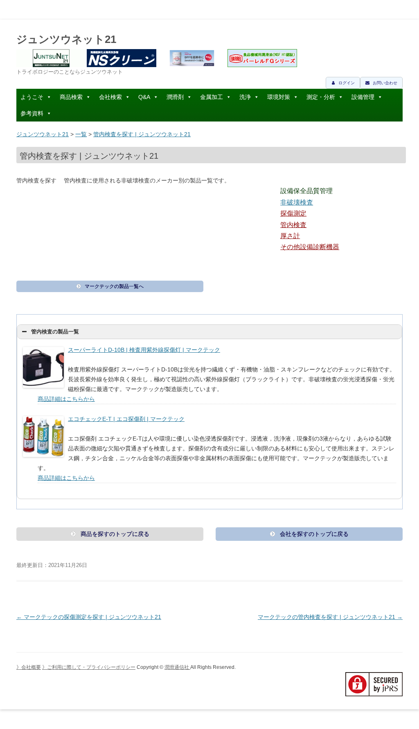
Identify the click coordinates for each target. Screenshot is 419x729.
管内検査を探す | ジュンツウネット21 (142, 134)
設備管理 (362, 97)
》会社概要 (28, 667)
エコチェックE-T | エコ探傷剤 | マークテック (126, 419)
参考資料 (31, 113)
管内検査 (293, 224)
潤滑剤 (175, 97)
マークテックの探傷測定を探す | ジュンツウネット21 (88, 617)
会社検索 (110, 97)
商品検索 (71, 97)
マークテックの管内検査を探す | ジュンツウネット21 (330, 617)
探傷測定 (293, 213)
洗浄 (245, 97)
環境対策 (278, 97)
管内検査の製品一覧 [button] (55, 332)
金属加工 (211, 97)
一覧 (81, 134)
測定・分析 (320, 97)
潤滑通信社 (177, 667)
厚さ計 (290, 235)
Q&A (144, 97)
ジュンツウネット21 (66, 39)
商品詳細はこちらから (66, 399)
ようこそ (31, 97)
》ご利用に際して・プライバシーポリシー (88, 667)
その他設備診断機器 (309, 246)
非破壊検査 (296, 202)
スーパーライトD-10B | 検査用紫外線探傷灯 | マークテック (144, 349)
